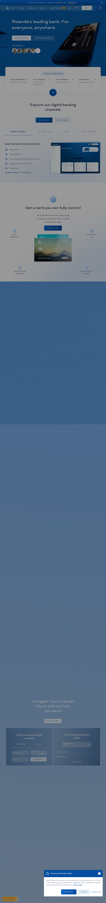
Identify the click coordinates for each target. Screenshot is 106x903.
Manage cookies (96, 892)
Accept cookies (69, 892)
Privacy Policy (77, 885)
